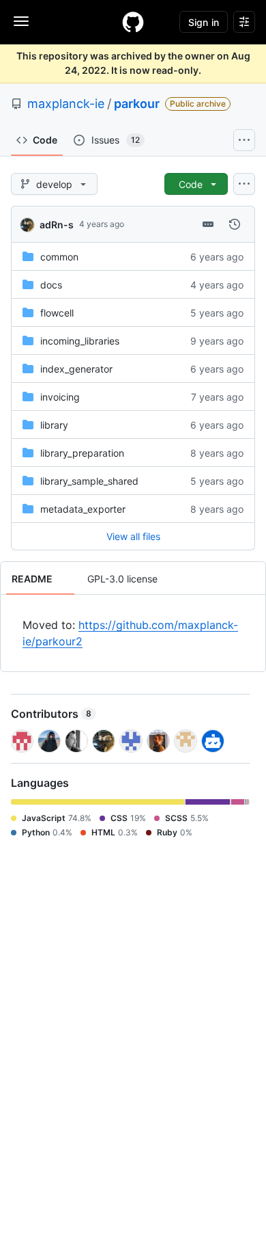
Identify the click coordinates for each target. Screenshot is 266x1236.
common (59, 257)
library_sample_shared (89, 481)
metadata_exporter (82, 509)
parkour (137, 103)
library (54, 425)
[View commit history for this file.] (234, 224)
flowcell (57, 313)
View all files (133, 536)
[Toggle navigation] (21, 21)
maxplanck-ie (65, 103)
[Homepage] (133, 22)
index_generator (76, 369)
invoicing (60, 397)
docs (51, 285)
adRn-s (57, 224)
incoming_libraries (79, 341)
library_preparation (82, 453)
